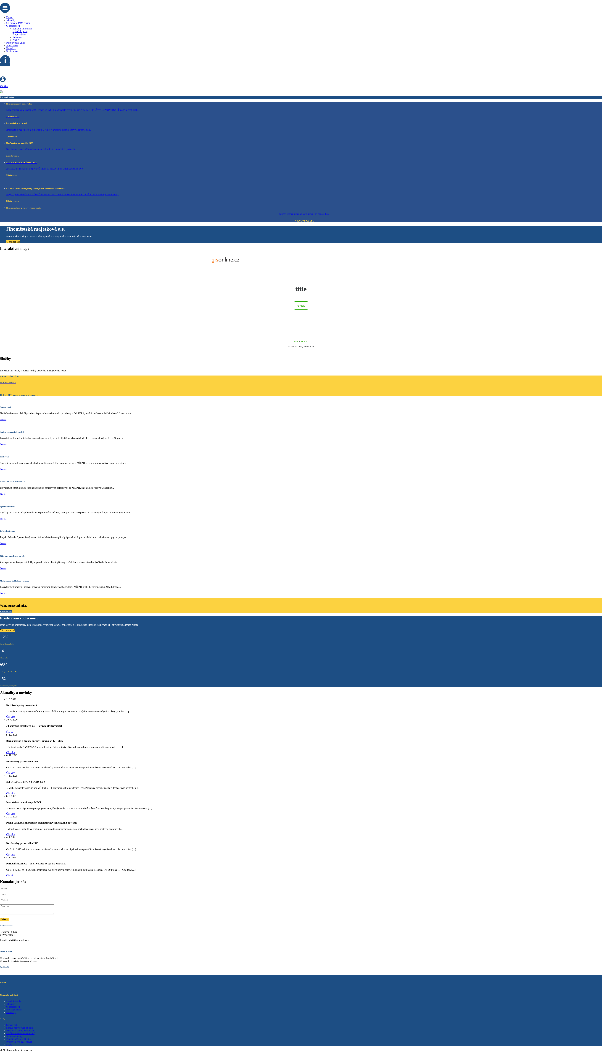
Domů (9, 17)
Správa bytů (12, 1025)
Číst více (3, 420)
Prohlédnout (6, 611)
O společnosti (13, 25)
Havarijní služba (14, 1009)
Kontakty (11, 48)
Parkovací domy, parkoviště (20, 1030)
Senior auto (12, 51)
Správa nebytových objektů (19, 1027)
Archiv (16, 40)
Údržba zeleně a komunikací (20, 1033)
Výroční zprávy (20, 31)
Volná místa (12, 45)
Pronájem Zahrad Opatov (18, 1039)
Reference (18, 37)
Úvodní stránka (13, 1001)
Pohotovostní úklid (15, 42)
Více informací (7, 630)
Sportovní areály (14, 1036)
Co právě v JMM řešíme (18, 23)
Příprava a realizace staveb (19, 1042)
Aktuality (11, 20)
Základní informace (22, 28)
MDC (9, 1044)
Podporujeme (19, 34)
